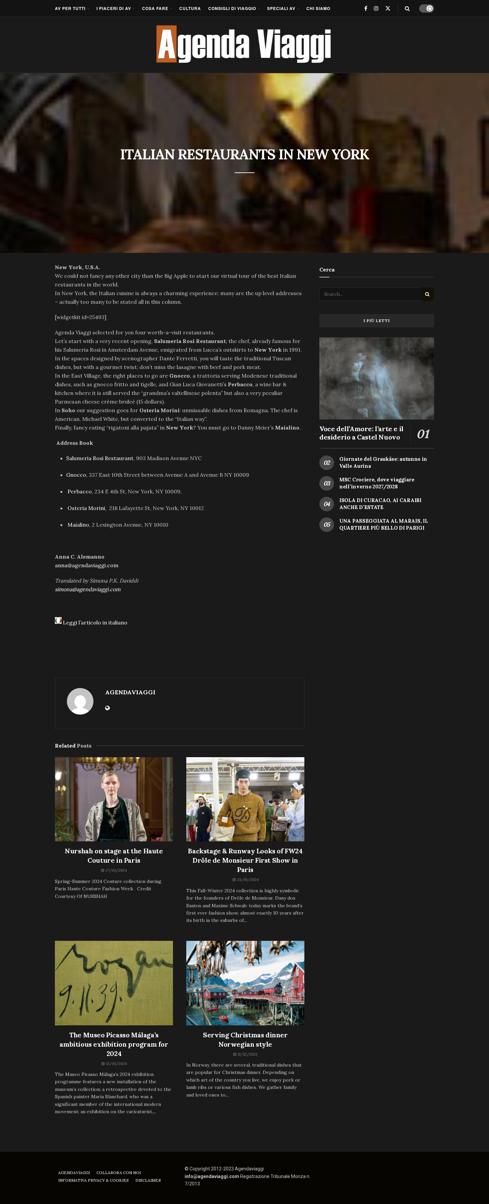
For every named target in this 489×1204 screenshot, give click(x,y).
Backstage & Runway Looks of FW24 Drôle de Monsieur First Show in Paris (245, 860)
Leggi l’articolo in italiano (95, 622)
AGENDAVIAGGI (130, 692)
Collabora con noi (118, 1172)
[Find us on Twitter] (388, 8)
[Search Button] (407, 8)
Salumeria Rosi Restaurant (99, 458)
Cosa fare (155, 8)
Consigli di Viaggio (232, 8)
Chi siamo (318, 8)
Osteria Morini (86, 508)
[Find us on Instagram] (376, 8)
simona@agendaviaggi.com (87, 589)
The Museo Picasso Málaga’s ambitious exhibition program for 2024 (114, 1044)
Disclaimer (148, 1180)
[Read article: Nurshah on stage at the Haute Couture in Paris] (114, 799)
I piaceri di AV (113, 8)
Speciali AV (281, 8)
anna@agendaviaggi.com (86, 565)
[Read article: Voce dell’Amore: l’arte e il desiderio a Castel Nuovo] (376, 378)
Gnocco (76, 474)
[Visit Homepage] (245, 45)
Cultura (190, 8)
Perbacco (80, 491)
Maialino (78, 524)
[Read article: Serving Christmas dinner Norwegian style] (245, 983)
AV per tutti (70, 8)
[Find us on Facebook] (365, 8)
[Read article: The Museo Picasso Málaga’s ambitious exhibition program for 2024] (114, 983)
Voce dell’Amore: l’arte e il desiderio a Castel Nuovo (361, 433)
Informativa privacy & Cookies (93, 1180)
